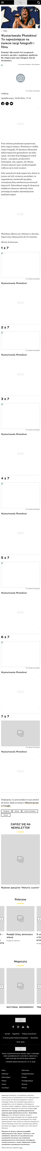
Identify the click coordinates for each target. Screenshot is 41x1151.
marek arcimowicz (30, 811)
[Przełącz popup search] (38, 2)
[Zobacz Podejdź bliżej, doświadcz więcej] (20, 918)
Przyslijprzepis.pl (27, 1081)
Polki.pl (4, 1081)
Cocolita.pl (5, 1088)
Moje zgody (21, 1042)
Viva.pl (4, 1084)
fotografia (6, 811)
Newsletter (34, 1038)
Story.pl (24, 1088)
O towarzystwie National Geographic (15, 1038)
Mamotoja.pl (6, 1077)
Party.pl (24, 1077)
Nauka (5, 31)
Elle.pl (3, 1070)
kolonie (17, 811)
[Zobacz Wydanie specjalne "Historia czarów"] (20, 859)
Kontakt (7, 1034)
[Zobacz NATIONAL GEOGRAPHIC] (20, 986)
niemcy (5, 815)
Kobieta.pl (5, 1074)
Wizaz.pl (24, 1084)
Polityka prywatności (29, 1034)
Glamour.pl (25, 1070)
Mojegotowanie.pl (28, 1074)
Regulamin (16, 1034)
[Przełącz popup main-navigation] (2, 2)
